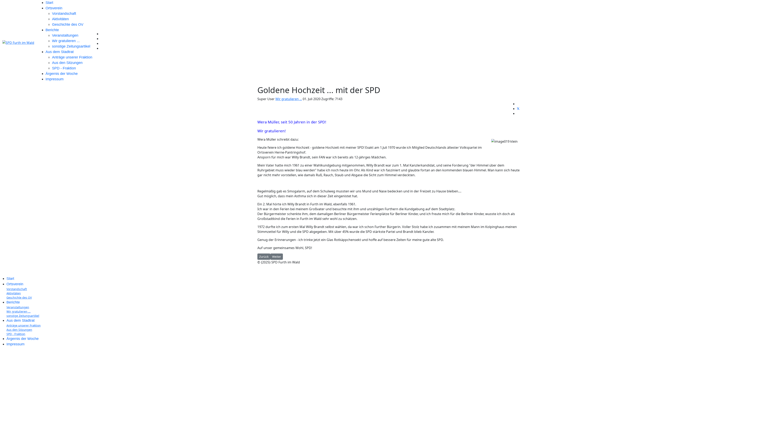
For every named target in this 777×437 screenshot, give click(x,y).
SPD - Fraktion (64, 68)
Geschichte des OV (67, 24)
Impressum (55, 79)
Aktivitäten (60, 19)
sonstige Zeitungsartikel (71, 46)
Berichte (52, 30)
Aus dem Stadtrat (60, 52)
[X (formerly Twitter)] (518, 108)
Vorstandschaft (64, 14)
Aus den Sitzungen (67, 63)
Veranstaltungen (65, 35)
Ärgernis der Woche (62, 74)
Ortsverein (54, 8)
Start (49, 3)
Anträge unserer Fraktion (72, 57)
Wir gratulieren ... (66, 41)
